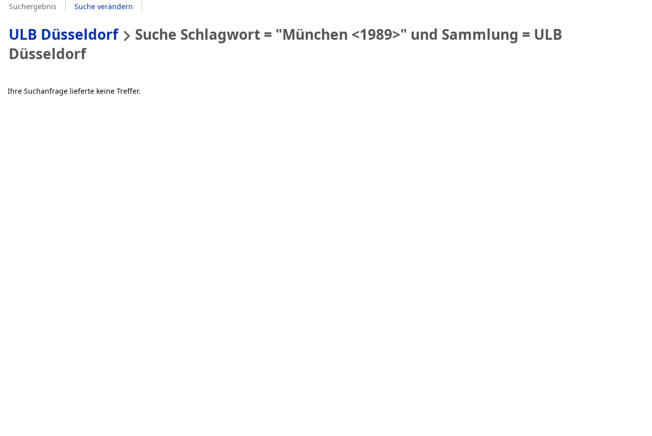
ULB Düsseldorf (63, 34)
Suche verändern (103, 6)
